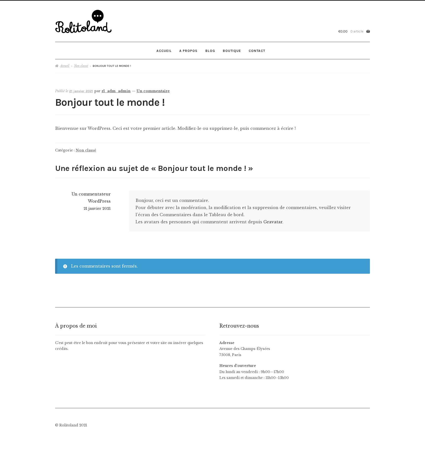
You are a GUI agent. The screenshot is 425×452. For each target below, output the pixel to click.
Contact (257, 51)
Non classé (81, 66)
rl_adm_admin (116, 91)
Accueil (164, 51)
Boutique (232, 51)
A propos (188, 51)
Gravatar (272, 221)
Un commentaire (153, 91)
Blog (210, 51)
